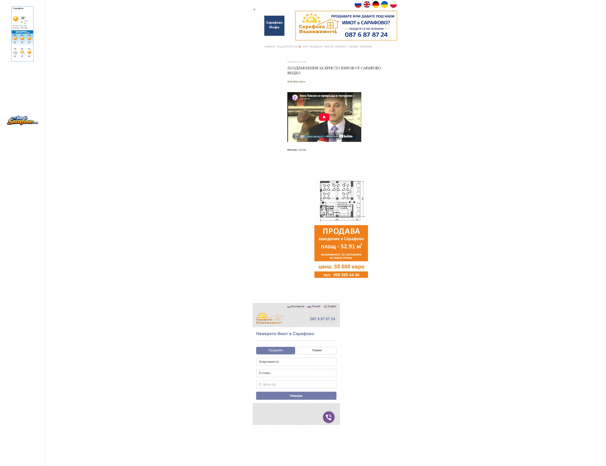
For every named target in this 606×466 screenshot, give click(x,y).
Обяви (353, 46)
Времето (341, 46)
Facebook (316, 46)
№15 (305, 46)
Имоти (329, 46)
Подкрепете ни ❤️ (289, 46)
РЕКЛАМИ (366, 46)
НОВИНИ (269, 46)
